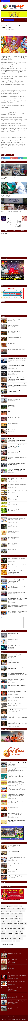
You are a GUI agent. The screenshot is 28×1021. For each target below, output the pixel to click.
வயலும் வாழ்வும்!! (11, 405)
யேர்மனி (14, 928)
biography (9, 933)
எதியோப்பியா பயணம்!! (12, 543)
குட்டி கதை (7, 916)
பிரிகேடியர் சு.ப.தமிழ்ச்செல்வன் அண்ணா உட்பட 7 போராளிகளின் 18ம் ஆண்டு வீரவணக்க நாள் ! (17, 723)
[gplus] (22, 1)
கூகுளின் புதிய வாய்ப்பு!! (13, 639)
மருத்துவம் (20, 926)
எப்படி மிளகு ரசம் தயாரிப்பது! (14, 331)
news (2, 938)
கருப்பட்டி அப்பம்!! (11, 343)
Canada (21, 933)
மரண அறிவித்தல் (14, 926)
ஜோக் (17, 931)
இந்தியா (23, 908)
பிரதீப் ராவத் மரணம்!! (12, 869)
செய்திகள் (11, 154)
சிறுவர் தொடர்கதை (19, 916)
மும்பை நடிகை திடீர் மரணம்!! (14, 845)
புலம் (25, 923)
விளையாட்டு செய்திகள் (10, 931)
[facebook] (18, 1)
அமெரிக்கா (3, 906)
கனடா (16, 913)
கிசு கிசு (2, 916)
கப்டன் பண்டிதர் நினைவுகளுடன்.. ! (15, 709)
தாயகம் (20, 918)
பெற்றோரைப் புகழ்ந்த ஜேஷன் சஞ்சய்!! (16, 875)
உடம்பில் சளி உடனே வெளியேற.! (14, 502)
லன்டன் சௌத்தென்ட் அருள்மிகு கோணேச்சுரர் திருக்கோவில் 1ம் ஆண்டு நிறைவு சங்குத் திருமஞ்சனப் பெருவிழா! (16, 782)
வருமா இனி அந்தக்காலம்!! (13, 537)
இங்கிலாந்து (19, 908)
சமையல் (12, 916)
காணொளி (20, 913)
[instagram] (26, 1)
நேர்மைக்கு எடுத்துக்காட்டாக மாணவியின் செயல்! (11, 211)
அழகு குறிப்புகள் (9, 906)
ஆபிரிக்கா (16, 906)
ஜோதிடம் (21, 931)
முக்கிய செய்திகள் (8, 928)
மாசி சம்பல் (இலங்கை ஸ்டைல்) (14, 337)
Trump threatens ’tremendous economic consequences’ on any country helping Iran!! (16, 360)
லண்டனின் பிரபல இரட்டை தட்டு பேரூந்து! (16, 592)
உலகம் (15, 911)
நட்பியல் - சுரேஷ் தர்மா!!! (13, 423)
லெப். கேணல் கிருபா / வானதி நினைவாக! (16, 685)
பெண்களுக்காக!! (12, 525)
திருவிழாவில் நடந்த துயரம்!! (6, 195)
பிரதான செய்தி (9, 923)
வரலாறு (23, 928)
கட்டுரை (7, 913)
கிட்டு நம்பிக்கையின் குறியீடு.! (14, 703)
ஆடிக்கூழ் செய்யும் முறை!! (13, 325)
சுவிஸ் (6, 918)
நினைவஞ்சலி (13, 921)
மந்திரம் (8, 926)
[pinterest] (25, 1)
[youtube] (23, 1)
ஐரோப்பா (2, 913)
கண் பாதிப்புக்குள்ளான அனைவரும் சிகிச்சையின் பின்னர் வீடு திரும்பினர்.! (13, 178)
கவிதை (11, 913)
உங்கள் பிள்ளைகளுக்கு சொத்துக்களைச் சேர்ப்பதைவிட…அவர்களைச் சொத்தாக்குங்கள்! (16, 519)
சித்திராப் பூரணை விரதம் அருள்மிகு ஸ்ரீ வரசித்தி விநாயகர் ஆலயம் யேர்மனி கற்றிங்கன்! (16, 796)
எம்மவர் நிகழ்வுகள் (21, 911)
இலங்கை (2, 911)
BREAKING (15, 933)
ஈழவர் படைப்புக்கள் (9, 911)
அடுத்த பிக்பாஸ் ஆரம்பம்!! (13, 851)
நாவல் (9, 921)
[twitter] (20, 1)
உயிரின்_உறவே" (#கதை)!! (13, 531)
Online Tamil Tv (13, 938)
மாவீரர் (2, 928)
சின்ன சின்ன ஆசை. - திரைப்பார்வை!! (16, 863)
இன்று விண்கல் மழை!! (13, 633)
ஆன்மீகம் (6, 154)
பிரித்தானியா (20, 923)
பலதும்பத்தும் (20, 921)
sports (20, 938)
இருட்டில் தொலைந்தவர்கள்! (14, 399)
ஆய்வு (20, 906)
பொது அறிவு (3, 926)
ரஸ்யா (19, 928)
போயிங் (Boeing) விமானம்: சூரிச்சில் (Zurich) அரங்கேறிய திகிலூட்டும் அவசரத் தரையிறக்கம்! (17, 600)
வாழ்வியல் (3, 931)
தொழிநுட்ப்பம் (3, 921)
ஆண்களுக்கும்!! (11, 429)
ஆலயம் (8, 908)
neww (6, 938)
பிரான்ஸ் (15, 923)
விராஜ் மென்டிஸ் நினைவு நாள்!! (14, 953)
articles (3, 933)
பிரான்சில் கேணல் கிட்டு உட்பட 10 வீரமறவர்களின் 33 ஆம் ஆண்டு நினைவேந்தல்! (15, 815)
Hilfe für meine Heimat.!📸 (14, 451)
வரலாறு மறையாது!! (12, 549)
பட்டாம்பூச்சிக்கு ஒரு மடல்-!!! (14, 417)
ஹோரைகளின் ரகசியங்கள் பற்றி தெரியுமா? (17, 564)
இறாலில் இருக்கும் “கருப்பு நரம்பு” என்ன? (16, 349)
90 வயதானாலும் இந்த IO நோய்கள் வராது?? (17, 490)
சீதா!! (9, 411)
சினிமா (2, 918)
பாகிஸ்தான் (3, 923)
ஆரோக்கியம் (3, 908)
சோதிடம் (16, 918)
